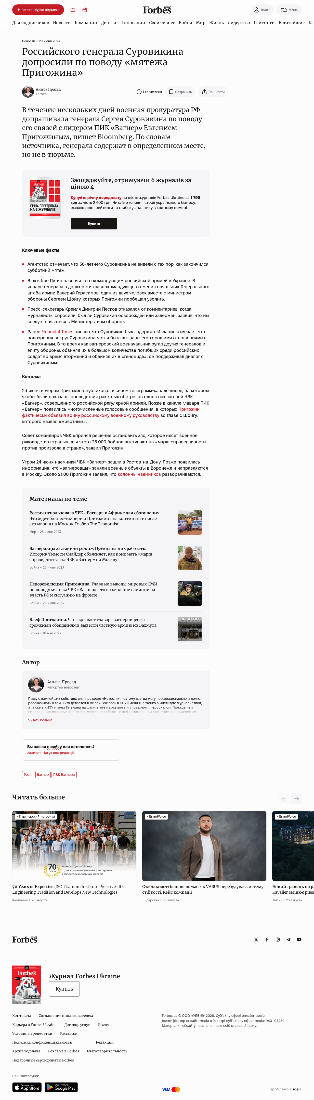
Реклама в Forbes (63, 1051)
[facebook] (267, 939)
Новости (62, 22)
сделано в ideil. (286, 1089)
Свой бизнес (162, 22)
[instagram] (277, 939)
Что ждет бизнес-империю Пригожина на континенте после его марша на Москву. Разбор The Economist (95, 518)
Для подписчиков (30, 22)
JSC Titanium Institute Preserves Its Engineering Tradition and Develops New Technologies (68, 889)
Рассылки (69, 1033)
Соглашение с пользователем (66, 1015)
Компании (86, 22)
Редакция (105, 1042)
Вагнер (43, 775)
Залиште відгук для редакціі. (51, 753)
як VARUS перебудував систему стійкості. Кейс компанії (202, 889)
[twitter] (256, 939)
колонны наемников (139, 474)
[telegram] (288, 939)
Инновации (132, 22)
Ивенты (105, 1024)
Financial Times (57, 331)
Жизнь (216, 22)
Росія (28, 775)
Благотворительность (107, 1051)
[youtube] (299, 939)
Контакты (21, 1015)
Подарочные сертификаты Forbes (43, 1060)
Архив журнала (26, 1051)
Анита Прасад (48, 89)
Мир (200, 22)
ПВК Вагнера (64, 775)
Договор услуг (77, 1024)
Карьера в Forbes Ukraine (34, 1024)
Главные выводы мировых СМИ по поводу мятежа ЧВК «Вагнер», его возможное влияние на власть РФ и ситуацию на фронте (93, 589)
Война (185, 22)
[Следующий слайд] (296, 798)
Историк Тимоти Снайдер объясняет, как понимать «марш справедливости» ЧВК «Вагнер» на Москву (90, 554)
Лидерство (239, 22)
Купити (94, 223)
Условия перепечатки (32, 1033)
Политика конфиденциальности (42, 1042)
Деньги (108, 22)
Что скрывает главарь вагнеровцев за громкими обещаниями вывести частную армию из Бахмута (93, 622)
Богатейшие (292, 22)
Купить (64, 989)
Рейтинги (264, 22)
